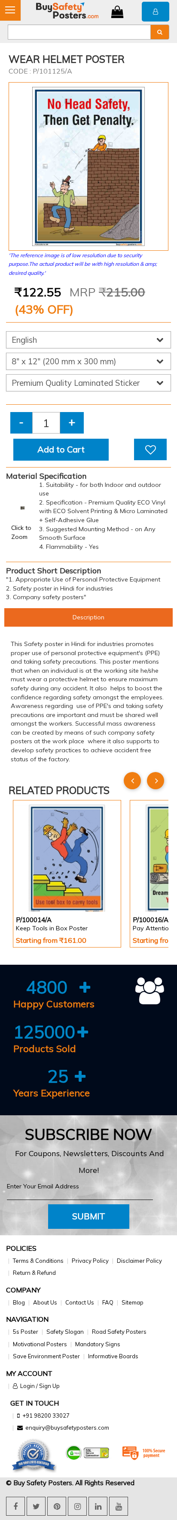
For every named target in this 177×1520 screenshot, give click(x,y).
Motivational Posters (40, 1344)
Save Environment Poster (46, 1356)
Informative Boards (113, 1356)
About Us (45, 1302)
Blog (19, 1302)
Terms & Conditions (38, 1260)
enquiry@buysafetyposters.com (67, 1427)
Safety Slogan (65, 1331)
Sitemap (132, 1302)
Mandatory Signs (97, 1344)
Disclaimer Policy (139, 1260)
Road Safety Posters (119, 1331)
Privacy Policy (90, 1260)
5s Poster (25, 1331)
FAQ (107, 1302)
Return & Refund (34, 1272)
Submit (88, 1216)
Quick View (40, 889)
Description (88, 617)
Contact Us (79, 1302)
